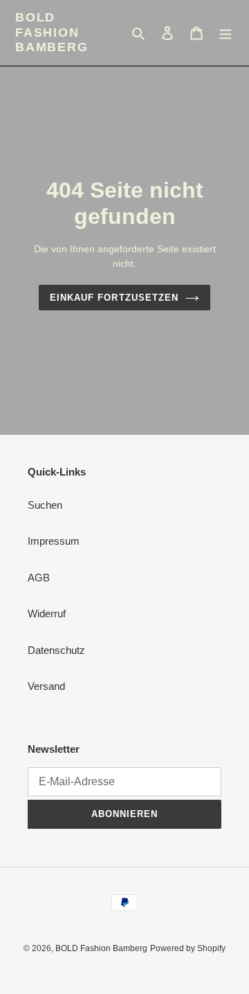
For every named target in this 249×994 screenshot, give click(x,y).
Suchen (45, 505)
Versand (46, 686)
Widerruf (47, 613)
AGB (39, 577)
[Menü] (225, 33)
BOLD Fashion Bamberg (52, 32)
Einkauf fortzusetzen (114, 297)
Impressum (54, 541)
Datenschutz (56, 650)
